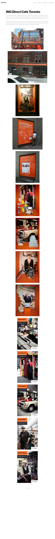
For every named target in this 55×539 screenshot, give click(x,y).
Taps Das (3, 2)
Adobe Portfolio (29, 495)
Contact (39, 2)
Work (35, 2)
